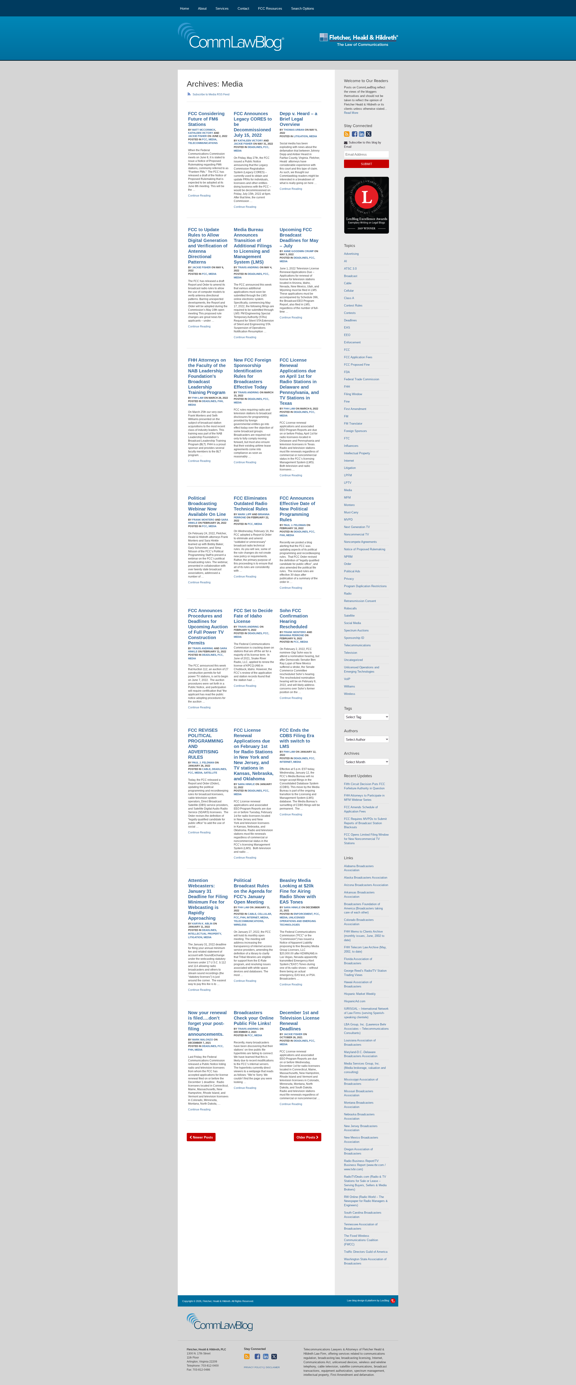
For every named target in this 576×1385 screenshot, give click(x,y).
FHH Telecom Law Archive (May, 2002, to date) (365, 949)
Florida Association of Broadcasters (358, 961)
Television (350, 652)
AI (345, 261)
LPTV (347, 482)
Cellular (349, 290)
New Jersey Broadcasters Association (361, 1128)
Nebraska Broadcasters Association (359, 1116)
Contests (350, 313)
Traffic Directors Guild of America (365, 1251)
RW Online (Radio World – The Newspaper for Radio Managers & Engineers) (366, 1201)
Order (347, 564)
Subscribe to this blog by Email (362, 144)
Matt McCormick (203, 129)
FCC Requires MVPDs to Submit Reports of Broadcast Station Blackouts (365, 823)
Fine (347, 401)
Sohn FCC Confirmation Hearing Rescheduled (294, 618)
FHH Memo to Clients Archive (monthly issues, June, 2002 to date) (364, 936)
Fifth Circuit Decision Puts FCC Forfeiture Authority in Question (364, 786)
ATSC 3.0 (350, 268)
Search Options (302, 8)
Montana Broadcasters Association (359, 1105)
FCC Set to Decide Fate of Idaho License (253, 616)
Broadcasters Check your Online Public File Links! (254, 1018)
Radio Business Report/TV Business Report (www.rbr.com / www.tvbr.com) (365, 1165)
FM (346, 416)
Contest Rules (353, 305)
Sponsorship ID (354, 638)
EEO (347, 335)
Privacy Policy (253, 1367)
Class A (349, 298)
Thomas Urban (294, 129)
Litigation (350, 468)
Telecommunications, (249, 921)
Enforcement (352, 342)
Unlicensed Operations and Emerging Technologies (298, 921)
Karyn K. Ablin (202, 923)
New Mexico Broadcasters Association (361, 1139)
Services (222, 8)
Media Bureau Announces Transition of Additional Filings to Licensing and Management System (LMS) (253, 245)
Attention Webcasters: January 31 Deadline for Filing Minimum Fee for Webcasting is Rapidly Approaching (208, 899)
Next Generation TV (357, 527)
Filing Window (353, 394)
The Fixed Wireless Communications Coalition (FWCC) (361, 1240)
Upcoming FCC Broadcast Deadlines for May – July (299, 237)
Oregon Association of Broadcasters (358, 1151)
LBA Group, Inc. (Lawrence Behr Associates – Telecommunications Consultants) (366, 1029)
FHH (347, 386)
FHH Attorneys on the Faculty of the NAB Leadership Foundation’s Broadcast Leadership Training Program (207, 376)
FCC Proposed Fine (357, 364)
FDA (347, 372)
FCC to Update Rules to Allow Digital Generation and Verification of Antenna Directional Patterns (207, 245)
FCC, (205, 139)
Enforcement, (303, 914)
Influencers (351, 445)
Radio (347, 593)
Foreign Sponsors (355, 431)
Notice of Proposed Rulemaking (364, 549)
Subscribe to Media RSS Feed (211, 94)
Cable (347, 283)
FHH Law (197, 397)
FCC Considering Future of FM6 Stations (206, 119)
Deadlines (350, 320)
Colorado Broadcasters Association (359, 922)
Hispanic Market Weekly (360, 994)
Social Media (352, 623)
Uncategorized (353, 660)
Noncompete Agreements (360, 542)
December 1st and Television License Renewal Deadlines (300, 1020)
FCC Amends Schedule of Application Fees (361, 809)
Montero (349, 505)
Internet (349, 460)
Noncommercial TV (356, 534)
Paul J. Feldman (295, 525)
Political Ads (352, 571)
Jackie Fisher (197, 136)
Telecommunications (203, 143)
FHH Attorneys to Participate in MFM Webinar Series (364, 797)
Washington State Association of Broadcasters (365, 1261)
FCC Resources (270, 8)
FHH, (220, 401)
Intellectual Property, (205, 933)
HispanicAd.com (354, 1001)
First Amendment (355, 409)
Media (238, 150)
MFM (347, 497)
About (202, 8)
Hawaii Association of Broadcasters (358, 984)
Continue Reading (199, 195)
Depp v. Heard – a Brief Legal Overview (298, 119)
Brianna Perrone (292, 635)
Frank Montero (203, 519)
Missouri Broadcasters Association (358, 1093)
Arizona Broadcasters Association (366, 885)
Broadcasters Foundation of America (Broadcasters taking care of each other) (363, 908)
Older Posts (306, 1137)
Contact (243, 8)
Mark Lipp (244, 514)
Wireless (240, 924)
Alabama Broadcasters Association (359, 868)
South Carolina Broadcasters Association (362, 1215)
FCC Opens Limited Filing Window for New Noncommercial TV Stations (366, 839)
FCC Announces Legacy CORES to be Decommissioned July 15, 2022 (253, 124)
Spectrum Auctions (356, 630)
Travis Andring (248, 267)
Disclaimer (273, 1367)
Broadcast (350, 276)
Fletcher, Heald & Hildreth (359, 39)
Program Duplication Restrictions (365, 586)
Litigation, (301, 136)
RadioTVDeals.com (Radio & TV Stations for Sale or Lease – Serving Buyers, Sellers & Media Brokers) (365, 1183)
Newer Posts (202, 1137)
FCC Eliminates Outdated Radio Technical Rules (251, 503)
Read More (351, 112)
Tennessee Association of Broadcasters (361, 1226)
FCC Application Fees (358, 357)
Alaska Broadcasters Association (365, 877)
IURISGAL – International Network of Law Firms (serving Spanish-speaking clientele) (366, 1013)
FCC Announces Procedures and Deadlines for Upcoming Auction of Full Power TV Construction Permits (208, 626)
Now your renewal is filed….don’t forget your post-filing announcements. (207, 1023)
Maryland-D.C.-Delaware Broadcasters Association (360, 1054)
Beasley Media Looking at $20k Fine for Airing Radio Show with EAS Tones (298, 891)
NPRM (348, 556)
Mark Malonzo (202, 1039)
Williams (349, 686)
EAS (347, 327)
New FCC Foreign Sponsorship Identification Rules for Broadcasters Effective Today (252, 373)
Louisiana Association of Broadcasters (360, 1042)
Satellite (210, 772)
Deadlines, (255, 147)
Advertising (351, 253)
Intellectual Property (357, 453)
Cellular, (265, 914)
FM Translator (353, 423)
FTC (347, 438)
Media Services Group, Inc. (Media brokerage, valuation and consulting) (365, 1068)
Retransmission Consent (360, 601)
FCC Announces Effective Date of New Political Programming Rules (297, 509)
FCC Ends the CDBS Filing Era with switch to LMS (297, 738)
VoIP (347, 679)
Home (184, 8)
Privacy (349, 578)
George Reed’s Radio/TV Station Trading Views (365, 973)
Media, (213, 139)
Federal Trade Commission (361, 379)
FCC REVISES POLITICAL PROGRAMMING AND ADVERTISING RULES (205, 744)
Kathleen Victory (200, 133)
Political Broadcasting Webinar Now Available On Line (207, 506)
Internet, (286, 762)
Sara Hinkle (246, 784)
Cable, (206, 769)
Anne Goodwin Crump (299, 251)
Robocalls (350, 608)
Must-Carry (351, 512)
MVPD (348, 519)
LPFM (348, 475)
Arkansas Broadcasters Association (359, 894)
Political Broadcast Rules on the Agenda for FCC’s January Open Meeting (253, 891)
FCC (347, 349)
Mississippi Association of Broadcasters (361, 1081)
